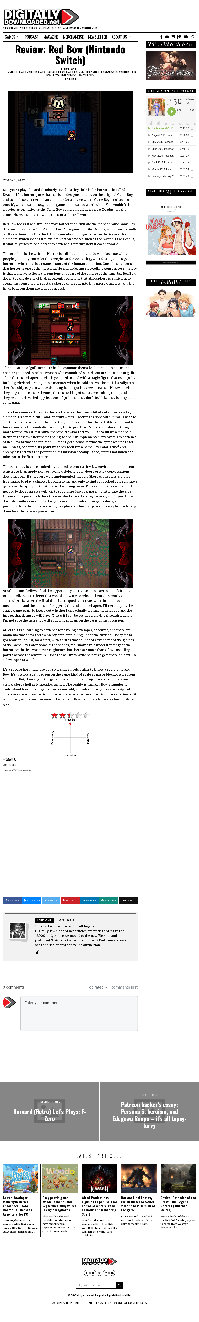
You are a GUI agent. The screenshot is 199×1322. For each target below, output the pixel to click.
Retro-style (59, 75)
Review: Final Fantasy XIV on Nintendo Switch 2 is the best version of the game (138, 1203)
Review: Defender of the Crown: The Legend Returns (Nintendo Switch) (178, 1203)
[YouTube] (167, 37)
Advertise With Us (62, 1303)
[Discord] (185, 37)
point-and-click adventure (115, 72)
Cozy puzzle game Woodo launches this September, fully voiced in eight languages (59, 1203)
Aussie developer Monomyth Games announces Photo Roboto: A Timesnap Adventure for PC (17, 1205)
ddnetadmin (70, 68)
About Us (119, 37)
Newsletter (97, 37)
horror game (64, 72)
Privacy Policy (103, 1303)
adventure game (16, 72)
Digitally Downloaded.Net (119, 1295)
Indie (76, 72)
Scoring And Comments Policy (130, 1303)
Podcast (32, 37)
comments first (124, 987)
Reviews (72, 75)
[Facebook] (161, 37)
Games (10, 37)
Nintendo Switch (90, 72)
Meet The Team (83, 1303)
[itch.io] (173, 37)
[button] (119, 1285)
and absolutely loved (50, 190)
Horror (51, 72)
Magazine (50, 37)
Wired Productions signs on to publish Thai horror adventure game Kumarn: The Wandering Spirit (99, 1205)
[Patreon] (179, 37)
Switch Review (86, 75)
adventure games (36, 72)
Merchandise (73, 37)
